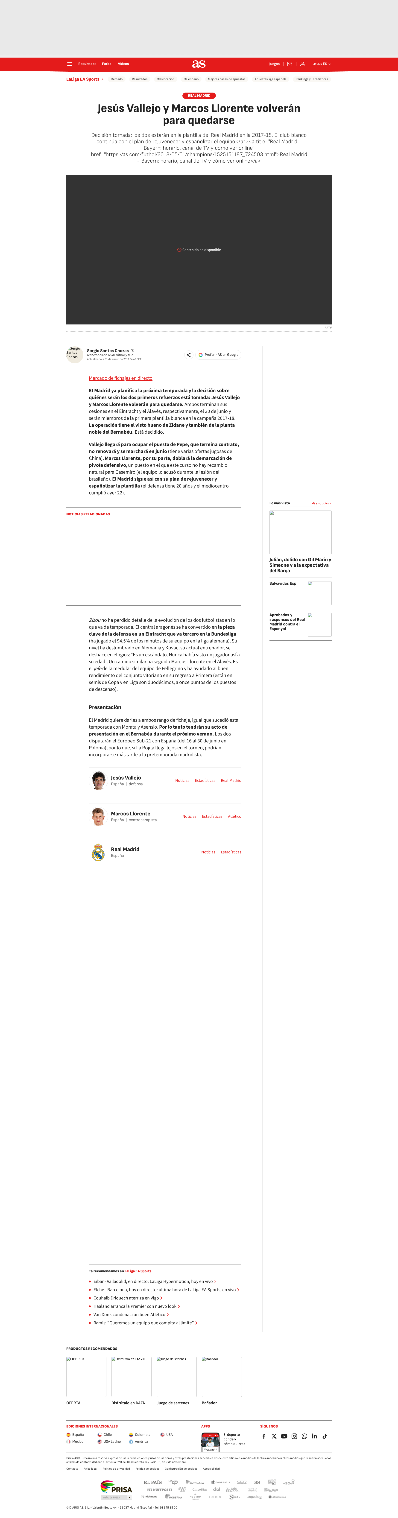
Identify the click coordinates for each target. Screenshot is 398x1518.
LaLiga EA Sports (83, 79)
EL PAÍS (153, 1482)
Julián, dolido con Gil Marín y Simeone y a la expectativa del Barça (300, 565)
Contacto (72, 1469)
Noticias (182, 780)
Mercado (117, 79)
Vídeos (123, 64)
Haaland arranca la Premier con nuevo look (135, 1306)
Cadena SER (242, 1482)
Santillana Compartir (220, 1482)
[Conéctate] (302, 64)
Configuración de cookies (181, 1469)
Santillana (195, 1482)
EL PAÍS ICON (215, 1497)
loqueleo (254, 1497)
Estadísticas (205, 780)
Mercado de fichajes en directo (120, 378)
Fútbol (107, 64)
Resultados (87, 64)
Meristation (277, 1497)
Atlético (234, 816)
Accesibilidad (211, 1469)
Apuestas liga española (271, 79)
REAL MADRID (199, 95)
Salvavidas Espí (283, 583)
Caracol (288, 1482)
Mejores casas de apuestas (227, 79)
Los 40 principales (173, 1482)
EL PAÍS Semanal (233, 1490)
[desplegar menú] (69, 64)
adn (272, 1482)
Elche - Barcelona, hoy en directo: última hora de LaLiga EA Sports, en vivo (165, 1290)
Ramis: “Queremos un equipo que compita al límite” (144, 1323)
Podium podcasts (195, 1497)
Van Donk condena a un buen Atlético (129, 1314)
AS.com (257, 1482)
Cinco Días (200, 1490)
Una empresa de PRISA (116, 1487)
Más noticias (320, 503)
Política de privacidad (116, 1469)
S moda (234, 1497)
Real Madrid (231, 780)
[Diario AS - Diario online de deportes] (199, 64)
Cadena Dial (217, 1490)
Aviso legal (90, 1469)
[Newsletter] (290, 64)
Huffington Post (159, 1490)
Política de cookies (147, 1469)
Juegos (274, 64)
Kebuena (271, 1490)
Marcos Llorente (130, 813)
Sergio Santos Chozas (108, 350)
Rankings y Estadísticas (312, 79)
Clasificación (166, 79)
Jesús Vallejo (126, 777)
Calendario (191, 79)
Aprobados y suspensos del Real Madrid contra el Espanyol (287, 622)
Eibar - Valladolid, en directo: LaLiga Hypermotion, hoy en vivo (153, 1281)
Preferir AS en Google (221, 355)
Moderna (173, 1497)
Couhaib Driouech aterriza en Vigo (126, 1298)
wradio (183, 1490)
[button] (188, 354)
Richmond (149, 1496)
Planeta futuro (252, 1490)
